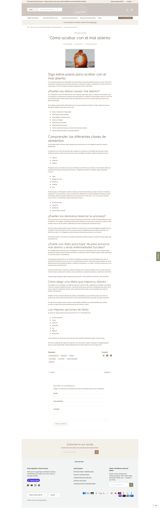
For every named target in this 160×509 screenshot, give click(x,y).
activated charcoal (53, 355)
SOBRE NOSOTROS (33, 18)
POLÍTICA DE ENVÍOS (80, 481)
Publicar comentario (60, 424)
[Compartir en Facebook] (107, 355)
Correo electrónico (58, 401)
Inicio (28, 27)
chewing (71, 355)
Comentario (56, 409)
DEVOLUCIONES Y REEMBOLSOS (84, 472)
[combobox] (44, 9)
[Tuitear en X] (104, 355)
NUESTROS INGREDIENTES (70, 18)
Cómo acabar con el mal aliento (70, 27)
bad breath (63, 355)
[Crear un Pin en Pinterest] (111, 355)
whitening (51, 362)
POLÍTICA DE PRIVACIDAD (81, 475)
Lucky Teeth (33, 500)
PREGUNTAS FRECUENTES (88, 18)
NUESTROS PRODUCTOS (50, 18)
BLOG (99, 18)
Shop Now (93, 22)
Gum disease (52, 359)
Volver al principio (79, 461)
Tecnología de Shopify (41, 500)
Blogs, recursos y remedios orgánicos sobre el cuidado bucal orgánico (46, 27)
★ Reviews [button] (158, 256)
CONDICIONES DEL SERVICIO (82, 478)
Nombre (55, 393)
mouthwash (61, 359)
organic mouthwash (72, 359)
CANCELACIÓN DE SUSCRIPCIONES (85, 484)
